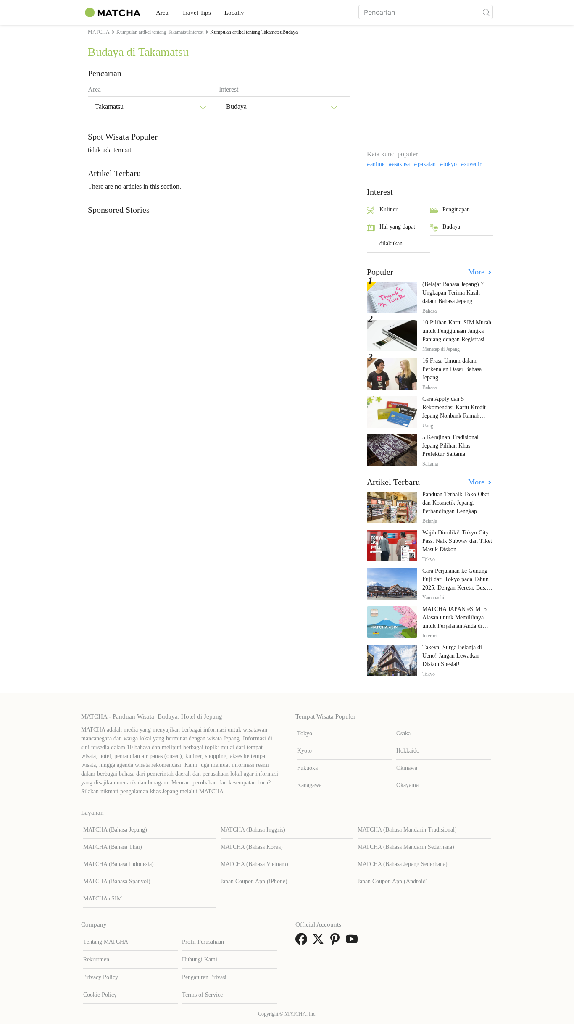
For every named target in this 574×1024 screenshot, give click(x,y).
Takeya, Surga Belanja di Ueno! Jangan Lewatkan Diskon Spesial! (452, 655)
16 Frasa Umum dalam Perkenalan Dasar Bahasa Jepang (452, 369)
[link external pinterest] (336, 941)
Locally (234, 12)
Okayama (407, 785)
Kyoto (304, 751)
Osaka (403, 733)
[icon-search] (486, 12)
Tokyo (304, 733)
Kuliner (388, 209)
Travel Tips (196, 12)
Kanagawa (309, 785)
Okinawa (406, 768)
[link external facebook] (303, 941)
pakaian (426, 164)
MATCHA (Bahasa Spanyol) (116, 881)
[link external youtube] (353, 941)
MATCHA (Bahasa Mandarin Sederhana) (406, 847)
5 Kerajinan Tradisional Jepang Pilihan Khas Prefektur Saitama (450, 445)
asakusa (401, 164)
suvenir (473, 164)
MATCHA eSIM (102, 898)
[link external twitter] (319, 941)
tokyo (450, 164)
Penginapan (456, 209)
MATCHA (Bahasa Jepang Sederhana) (403, 864)
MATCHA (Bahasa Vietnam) (254, 864)
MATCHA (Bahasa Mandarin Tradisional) (407, 830)
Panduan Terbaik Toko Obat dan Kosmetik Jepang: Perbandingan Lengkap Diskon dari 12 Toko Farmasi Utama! (457, 511)
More (477, 272)
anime (377, 164)
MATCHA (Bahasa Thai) (112, 847)
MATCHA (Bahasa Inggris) (253, 830)
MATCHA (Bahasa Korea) (252, 847)
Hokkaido (407, 751)
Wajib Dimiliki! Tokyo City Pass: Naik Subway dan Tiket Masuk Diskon (457, 541)
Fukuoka (307, 768)
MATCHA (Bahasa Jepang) (115, 830)
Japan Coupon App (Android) (393, 881)
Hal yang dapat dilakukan (397, 235)
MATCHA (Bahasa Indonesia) (118, 864)
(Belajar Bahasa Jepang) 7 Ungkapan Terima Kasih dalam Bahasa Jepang (453, 292)
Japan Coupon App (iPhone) (254, 881)
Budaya (451, 227)
